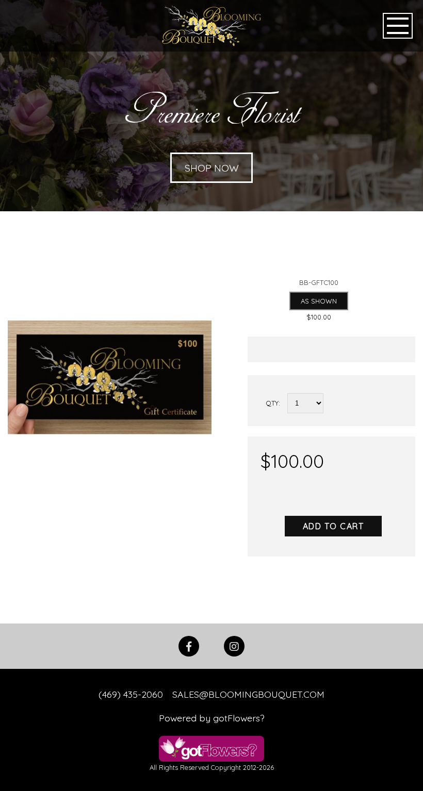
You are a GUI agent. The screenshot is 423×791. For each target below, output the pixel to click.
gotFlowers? (239, 717)
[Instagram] (234, 645)
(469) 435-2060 (131, 694)
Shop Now (212, 167)
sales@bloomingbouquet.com (248, 694)
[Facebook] (188, 645)
